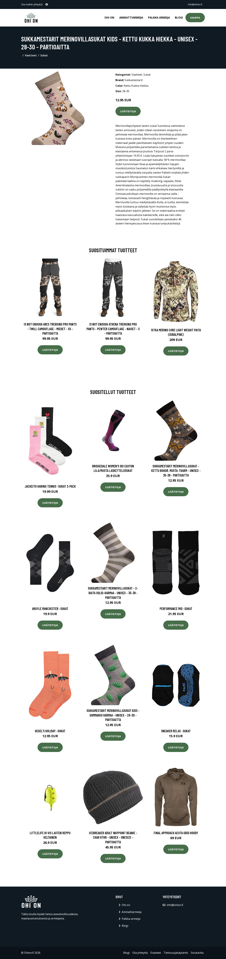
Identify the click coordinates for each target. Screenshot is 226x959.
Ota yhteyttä (140, 953)
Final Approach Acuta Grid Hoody (176, 833)
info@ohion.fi (195, 4)
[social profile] (46, 4)
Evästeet (155, 953)
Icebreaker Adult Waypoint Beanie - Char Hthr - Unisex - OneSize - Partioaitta (113, 837)
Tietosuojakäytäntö (176, 953)
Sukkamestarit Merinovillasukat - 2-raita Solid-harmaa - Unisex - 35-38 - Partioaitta (113, 592)
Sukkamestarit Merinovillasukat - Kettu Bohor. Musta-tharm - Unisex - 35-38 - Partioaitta (176, 470)
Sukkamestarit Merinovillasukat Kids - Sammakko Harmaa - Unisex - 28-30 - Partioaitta (113, 715)
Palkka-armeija (159, 17)
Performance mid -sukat (176, 608)
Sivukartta (197, 953)
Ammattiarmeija (131, 17)
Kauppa (195, 17)
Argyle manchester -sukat (50, 608)
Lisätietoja (128, 111)
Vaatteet (31, 55)
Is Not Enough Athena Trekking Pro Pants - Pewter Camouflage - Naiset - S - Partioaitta (113, 328)
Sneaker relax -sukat (176, 731)
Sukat (44, 55)
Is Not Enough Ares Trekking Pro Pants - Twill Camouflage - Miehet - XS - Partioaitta (50, 328)
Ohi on (109, 17)
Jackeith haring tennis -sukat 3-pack (50, 486)
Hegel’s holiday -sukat (50, 731)
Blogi (179, 17)
